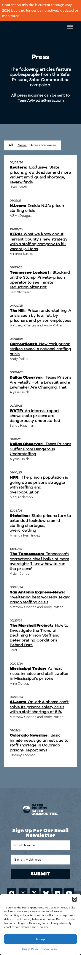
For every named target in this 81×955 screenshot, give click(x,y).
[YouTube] (69, 893)
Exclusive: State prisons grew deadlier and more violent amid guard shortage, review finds (40, 175)
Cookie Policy (30, 949)
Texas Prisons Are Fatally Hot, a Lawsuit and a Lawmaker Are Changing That (40, 382)
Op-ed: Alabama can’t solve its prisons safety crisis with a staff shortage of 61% (39, 706)
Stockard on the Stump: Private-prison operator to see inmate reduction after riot (40, 280)
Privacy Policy (48, 949)
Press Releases (44, 145)
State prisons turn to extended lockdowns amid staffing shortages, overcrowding (40, 523)
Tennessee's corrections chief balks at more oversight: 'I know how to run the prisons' (39, 561)
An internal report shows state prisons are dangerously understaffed (35, 415)
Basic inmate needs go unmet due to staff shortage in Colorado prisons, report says (39, 743)
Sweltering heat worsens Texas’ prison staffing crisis (40, 597)
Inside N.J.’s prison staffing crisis (37, 208)
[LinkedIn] (57, 893)
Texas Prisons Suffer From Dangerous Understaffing (40, 448)
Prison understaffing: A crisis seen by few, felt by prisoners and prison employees (40, 315)
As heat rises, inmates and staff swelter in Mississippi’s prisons (39, 673)
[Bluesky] (46, 893)
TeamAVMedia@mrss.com (40, 100)
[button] (74, 899)
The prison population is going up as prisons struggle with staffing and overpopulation (39, 485)
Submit (40, 873)
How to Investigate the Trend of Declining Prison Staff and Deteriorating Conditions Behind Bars (39, 635)
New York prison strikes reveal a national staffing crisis (40, 348)
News (22, 145)
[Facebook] (11, 893)
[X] (34, 893)
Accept (41, 939)
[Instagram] (23, 893)
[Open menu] (71, 26)
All (11, 145)
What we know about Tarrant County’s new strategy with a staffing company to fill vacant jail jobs (38, 241)
